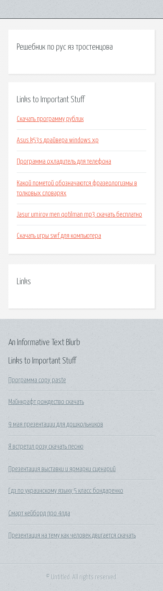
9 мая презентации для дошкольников (55, 424)
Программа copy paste (37, 380)
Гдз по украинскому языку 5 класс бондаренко (65, 490)
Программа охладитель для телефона (64, 161)
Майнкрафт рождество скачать (46, 402)
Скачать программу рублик (50, 119)
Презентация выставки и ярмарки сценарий (62, 469)
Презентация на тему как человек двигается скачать (72, 535)
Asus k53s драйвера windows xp (58, 140)
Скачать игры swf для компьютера (59, 235)
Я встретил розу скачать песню (46, 446)
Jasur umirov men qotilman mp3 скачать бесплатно (79, 214)
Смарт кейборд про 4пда (39, 513)
